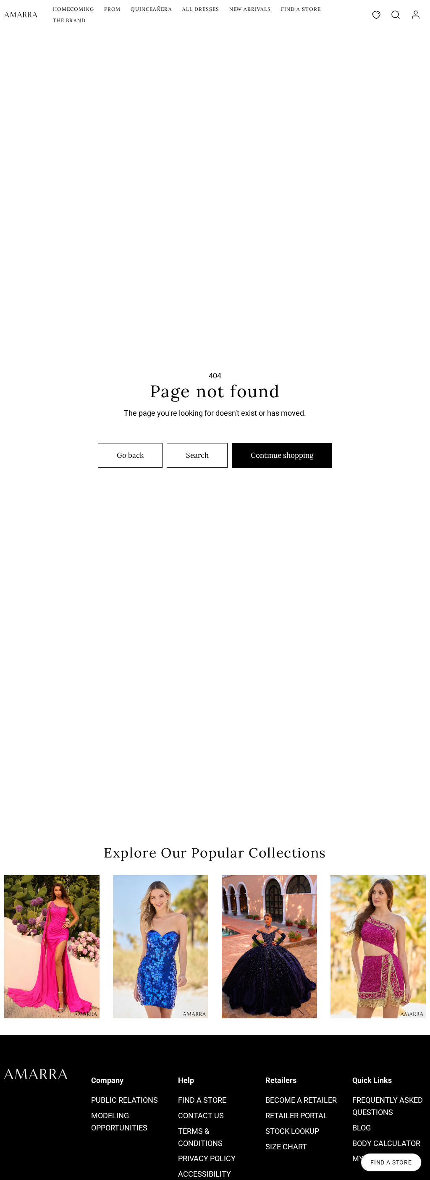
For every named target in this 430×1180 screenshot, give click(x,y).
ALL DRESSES (200, 9)
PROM (112, 9)
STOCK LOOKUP (292, 1131)
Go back (130, 455)
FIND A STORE (301, 9)
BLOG (361, 1127)
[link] (416, 15)
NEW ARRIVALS (250, 9)
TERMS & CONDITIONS (200, 1137)
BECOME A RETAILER (301, 1100)
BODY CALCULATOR (386, 1143)
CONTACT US (201, 1115)
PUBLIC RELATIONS (124, 1100)
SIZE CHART (286, 1146)
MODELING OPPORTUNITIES (119, 1121)
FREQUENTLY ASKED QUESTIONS (387, 1106)
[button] (395, 15)
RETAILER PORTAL (296, 1115)
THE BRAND (69, 20)
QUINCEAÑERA (151, 9)
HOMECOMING (73, 9)
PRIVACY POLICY (207, 1158)
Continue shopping (282, 455)
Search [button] (197, 455)
